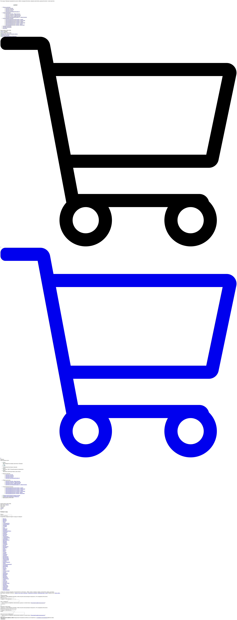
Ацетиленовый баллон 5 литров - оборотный (15, 24)
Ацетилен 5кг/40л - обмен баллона (12, 13)
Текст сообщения (4, 601)
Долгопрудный (6, 570)
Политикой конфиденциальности (38, 602)
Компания (2, 608)
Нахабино (5, 547)
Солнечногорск (6, 523)
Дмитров (5, 555)
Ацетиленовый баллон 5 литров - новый (14, 23)
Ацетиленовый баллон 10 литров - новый (14, 21)
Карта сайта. (57, 593)
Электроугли (5, 536)
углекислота (30, 593)
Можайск (5, 542)
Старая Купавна (6, 537)
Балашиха (5, 588)
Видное (4, 545)
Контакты (5, 28)
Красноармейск (6, 589)
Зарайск (4, 553)
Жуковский (5, 577)
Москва (4, 518)
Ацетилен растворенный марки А (12, 11)
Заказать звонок (14, 33)
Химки (4, 579)
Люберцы (5, 543)
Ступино (5, 526)
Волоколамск (6, 557)
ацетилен (25, 593)
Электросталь (6, 578)
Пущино (5, 560)
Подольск (5, 582)
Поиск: (1, 514)
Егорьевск (5, 554)
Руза (4, 527)
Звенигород (5, 585)
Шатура (4, 521)
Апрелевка (5, 538)
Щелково (5, 519)
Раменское (5, 528)
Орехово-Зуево (6, 583)
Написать (14, 36)
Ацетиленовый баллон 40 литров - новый (14, 19)
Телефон (2, 599)
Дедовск (4, 552)
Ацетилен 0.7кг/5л (9, 10)
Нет (2, 508)
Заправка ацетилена (7, 26)
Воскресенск (5, 556)
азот (19, 593)
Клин (4, 548)
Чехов (4, 522)
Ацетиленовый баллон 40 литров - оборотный (15, 20)
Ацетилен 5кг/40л (9, 8)
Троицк (7, 504)
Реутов (4, 567)
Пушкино (5, 529)
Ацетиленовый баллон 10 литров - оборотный (15, 22)
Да (1, 508)
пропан (16, 593)
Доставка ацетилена (7, 27)
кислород (35, 593)
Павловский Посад (7, 530)
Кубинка (5, 533)
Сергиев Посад (6, 524)
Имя (1, 597)
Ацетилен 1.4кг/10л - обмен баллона (13, 14)
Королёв (4, 575)
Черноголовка (6, 558)
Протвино (5, 576)
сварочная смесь (41, 593)
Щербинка (5, 574)
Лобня (4, 563)
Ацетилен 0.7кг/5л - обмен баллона (12, 16)
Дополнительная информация (6, 614)
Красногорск (5, 546)
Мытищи (5, 540)
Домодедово (5, 586)
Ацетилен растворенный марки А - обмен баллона (16, 17)
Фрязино (5, 568)
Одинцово (5, 532)
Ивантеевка (5, 566)
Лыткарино (5, 565)
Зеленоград (5, 573)
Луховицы (5, 544)
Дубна (4, 569)
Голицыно (5, 534)
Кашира (4, 549)
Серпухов (5, 580)
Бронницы (5, 587)
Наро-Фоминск (6, 539)
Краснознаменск (6, 562)
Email (1, 611)
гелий (46, 593)
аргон (21, 593)
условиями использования (41, 617)
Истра (4, 550)
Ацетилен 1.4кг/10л (9, 9)
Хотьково (5, 525)
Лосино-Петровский (7, 564)
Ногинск (5, 535)
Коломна (5, 584)
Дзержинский (6, 559)
